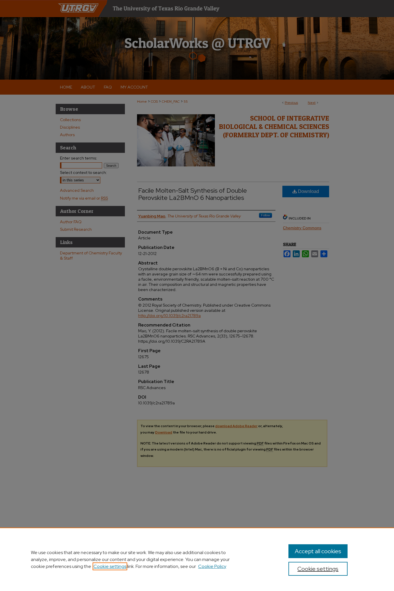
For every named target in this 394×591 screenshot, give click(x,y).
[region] (197, 559)
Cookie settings (109, 566)
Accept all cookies (318, 551)
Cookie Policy (212, 566)
